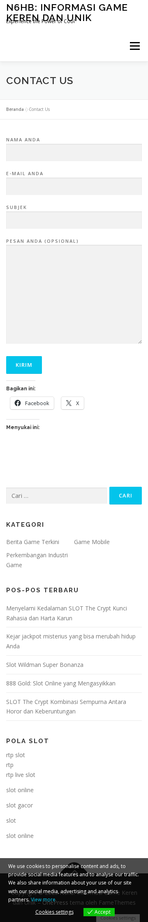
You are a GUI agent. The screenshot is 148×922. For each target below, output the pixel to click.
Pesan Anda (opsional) (42, 241)
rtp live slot (20, 775)
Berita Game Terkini (32, 542)
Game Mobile (92, 542)
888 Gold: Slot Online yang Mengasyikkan (61, 683)
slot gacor (19, 805)
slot (11, 820)
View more (43, 899)
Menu (134, 45)
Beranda (15, 109)
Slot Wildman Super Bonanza (44, 665)
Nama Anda (23, 139)
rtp (10, 765)
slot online (20, 790)
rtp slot (15, 755)
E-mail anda (25, 173)
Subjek (16, 207)
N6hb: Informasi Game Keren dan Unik (67, 12)
